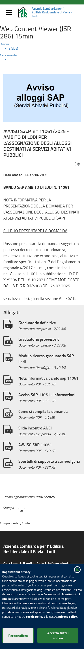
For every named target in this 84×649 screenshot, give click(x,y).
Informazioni (58, 563)
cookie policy (34, 616)
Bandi (27, 563)
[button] (77, 164)
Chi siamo (11, 563)
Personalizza (18, 635)
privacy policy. (68, 616)
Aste (40, 563)
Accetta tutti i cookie (58, 635)
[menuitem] (46, 48)
